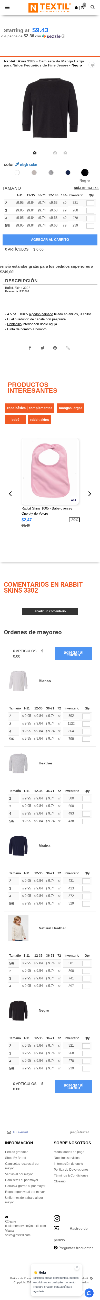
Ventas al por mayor (19, 1174)
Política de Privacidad (23, 1278)
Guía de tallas (86, 188)
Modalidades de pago (69, 1152)
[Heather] (51, 172)
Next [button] (92, 111)
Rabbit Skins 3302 (17, 288)
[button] (76, 7)
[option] (50, 108)
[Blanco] (17, 172)
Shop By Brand (15, 1158)
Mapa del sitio (80, 1278)
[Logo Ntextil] (49, 7)
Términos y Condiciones (54, 1278)
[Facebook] (30, 348)
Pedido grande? (16, 1152)
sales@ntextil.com (18, 1235)
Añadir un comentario (50, 611)
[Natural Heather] (34, 172)
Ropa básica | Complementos (29, 408)
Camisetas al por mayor (21, 1180)
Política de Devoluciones (71, 1169)
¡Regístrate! (79, 1132)
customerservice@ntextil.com (25, 1226)
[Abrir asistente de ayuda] (89, 1292)
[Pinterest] (55, 348)
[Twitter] (42, 348)
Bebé (15, 420)
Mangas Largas (70, 408)
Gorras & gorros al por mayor (25, 1186)
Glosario (60, 1181)
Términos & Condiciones (71, 1175)
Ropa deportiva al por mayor (25, 1192)
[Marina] (68, 172)
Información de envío (68, 1164)
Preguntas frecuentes (75, 1248)
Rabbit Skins (15, 61)
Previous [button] (11, 111)
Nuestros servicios (66, 1158)
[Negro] (85, 172)
